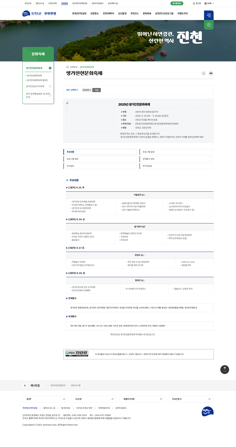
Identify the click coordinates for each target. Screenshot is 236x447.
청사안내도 (65, 408)
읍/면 (29, 399)
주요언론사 (176, 399)
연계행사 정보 (148, 159)
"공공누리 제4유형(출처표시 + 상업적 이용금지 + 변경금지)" (128, 354)
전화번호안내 (104, 408)
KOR (209, 3)
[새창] (77, 356)
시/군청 (78, 399)
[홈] (67, 66)
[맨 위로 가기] (224, 369)
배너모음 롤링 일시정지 (24, 385)
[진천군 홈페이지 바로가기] (32, 13)
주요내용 (70, 152)
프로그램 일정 (148, 152)
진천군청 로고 (208, 411)
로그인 (198, 3)
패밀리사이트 (129, 399)
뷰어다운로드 (121, 408)
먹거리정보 (147, 166)
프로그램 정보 (72, 159)
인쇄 (211, 73)
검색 (209, 25)
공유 (203, 73)
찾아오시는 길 (49, 408)
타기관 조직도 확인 (84, 408)
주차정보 (70, 166)
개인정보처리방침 (29, 408)
